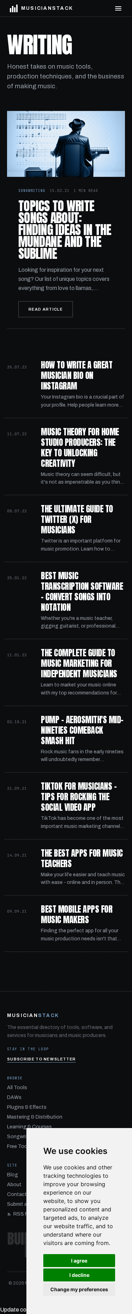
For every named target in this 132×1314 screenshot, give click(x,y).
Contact (17, 1194)
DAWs (14, 1097)
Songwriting (21, 1136)
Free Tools (19, 1146)
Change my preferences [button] (79, 1289)
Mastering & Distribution (34, 1117)
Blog (12, 1174)
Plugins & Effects (26, 1107)
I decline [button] (79, 1275)
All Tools (17, 1087)
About (14, 1184)
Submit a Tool (23, 1204)
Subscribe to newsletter (41, 1059)
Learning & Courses (29, 1126)
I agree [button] (79, 1261)
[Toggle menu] (118, 8)
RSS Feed (24, 1214)
